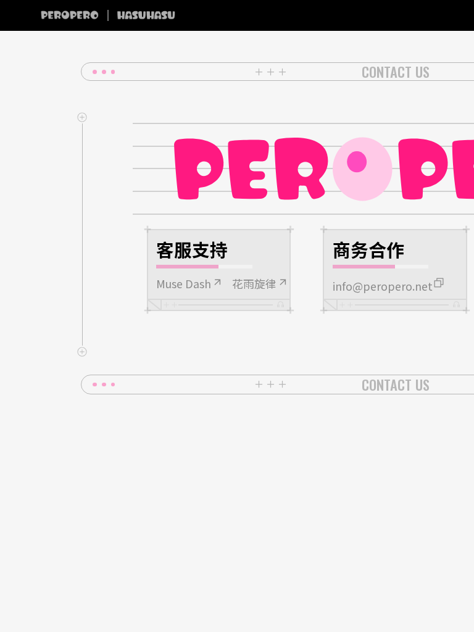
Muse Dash (183, 283)
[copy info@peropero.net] (439, 282)
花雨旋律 (254, 283)
